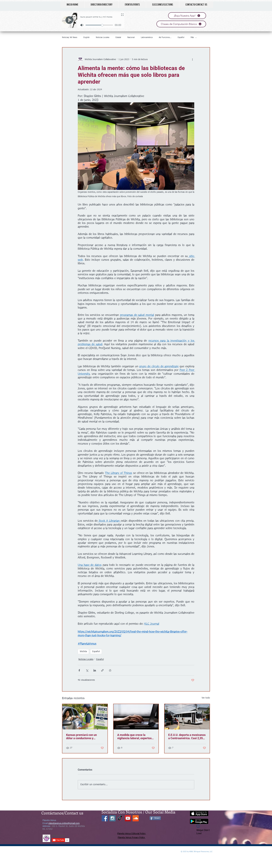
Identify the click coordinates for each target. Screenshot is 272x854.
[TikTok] (120, 818)
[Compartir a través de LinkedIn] (94, 670)
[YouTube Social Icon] (128, 818)
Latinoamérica (147, 37)
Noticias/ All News (69, 37)
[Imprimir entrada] (110, 670)
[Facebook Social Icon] (105, 818)
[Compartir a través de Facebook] (79, 670)
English (86, 37)
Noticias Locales (102, 37)
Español (181, 37)
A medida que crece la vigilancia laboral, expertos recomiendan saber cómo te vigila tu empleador (135, 736)
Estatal (118, 37)
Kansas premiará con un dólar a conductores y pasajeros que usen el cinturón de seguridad (81, 736)
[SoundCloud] (136, 818)
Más (192, 37)
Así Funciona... (165, 37)
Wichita (83, 651)
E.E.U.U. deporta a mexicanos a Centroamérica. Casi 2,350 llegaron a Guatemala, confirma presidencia (187, 736)
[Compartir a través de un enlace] (102, 670)
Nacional (131, 37)
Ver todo (206, 698)
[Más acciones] (192, 59)
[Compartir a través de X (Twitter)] (86, 670)
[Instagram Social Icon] (112, 818)
